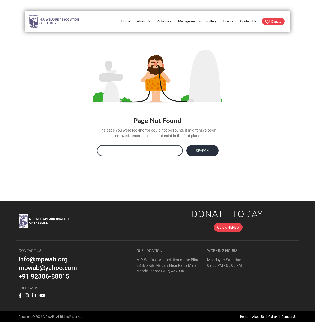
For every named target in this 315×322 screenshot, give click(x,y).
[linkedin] (45, 5)
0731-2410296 (235, 5)
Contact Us (248, 21)
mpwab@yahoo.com (267, 5)
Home (125, 21)
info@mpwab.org (43, 259)
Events (228, 21)
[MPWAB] (44, 220)
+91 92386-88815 (44, 276)
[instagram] (39, 5)
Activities (164, 21)
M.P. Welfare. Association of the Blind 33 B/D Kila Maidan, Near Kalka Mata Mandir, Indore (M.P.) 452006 (167, 265)
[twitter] (52, 5)
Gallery (211, 21)
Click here (227, 227)
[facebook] (34, 5)
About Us (144, 21)
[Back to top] (303, 310)
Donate (276, 21)
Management (188, 21)
